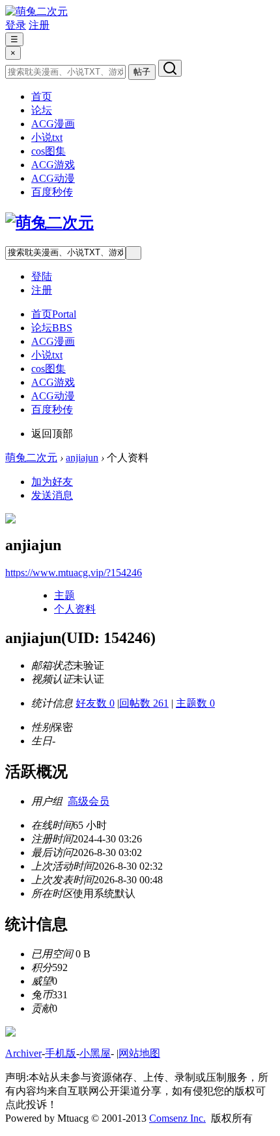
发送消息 (52, 495)
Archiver (23, 1053)
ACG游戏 (53, 164)
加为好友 (52, 481)
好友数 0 (95, 703)
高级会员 (88, 801)
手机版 (60, 1053)
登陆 (41, 276)
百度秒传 (52, 191)
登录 (15, 25)
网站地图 (139, 1053)
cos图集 (48, 151)
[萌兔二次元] (36, 11)
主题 (64, 595)
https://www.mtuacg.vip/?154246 (73, 572)
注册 (39, 25)
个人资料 (75, 608)
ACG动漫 (53, 178)
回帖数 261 (144, 703)
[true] (170, 68)
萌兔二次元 (31, 457)
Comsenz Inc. (177, 1118)
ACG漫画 (53, 123)
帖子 (141, 72)
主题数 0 (195, 703)
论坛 (41, 110)
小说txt (47, 137)
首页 (41, 96)
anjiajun (82, 457)
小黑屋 (95, 1053)
